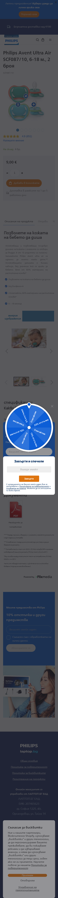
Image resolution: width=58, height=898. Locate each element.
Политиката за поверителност (34, 486)
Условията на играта (16, 488)
